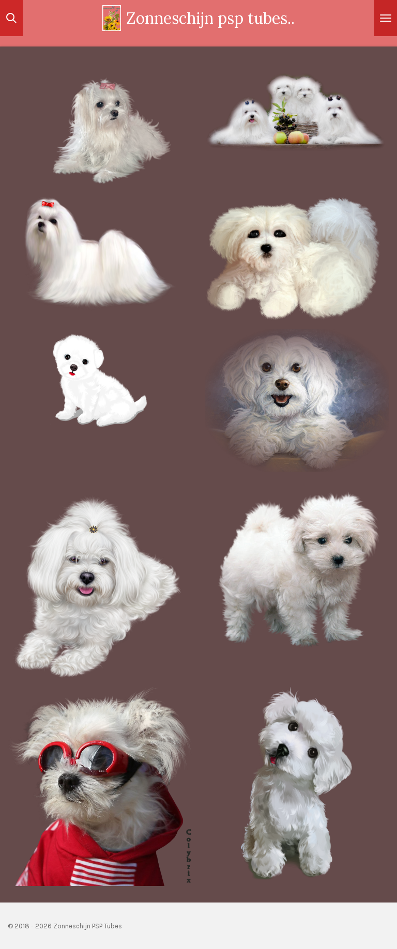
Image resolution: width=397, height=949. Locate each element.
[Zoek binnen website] (11, 18)
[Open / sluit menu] (385, 18)
